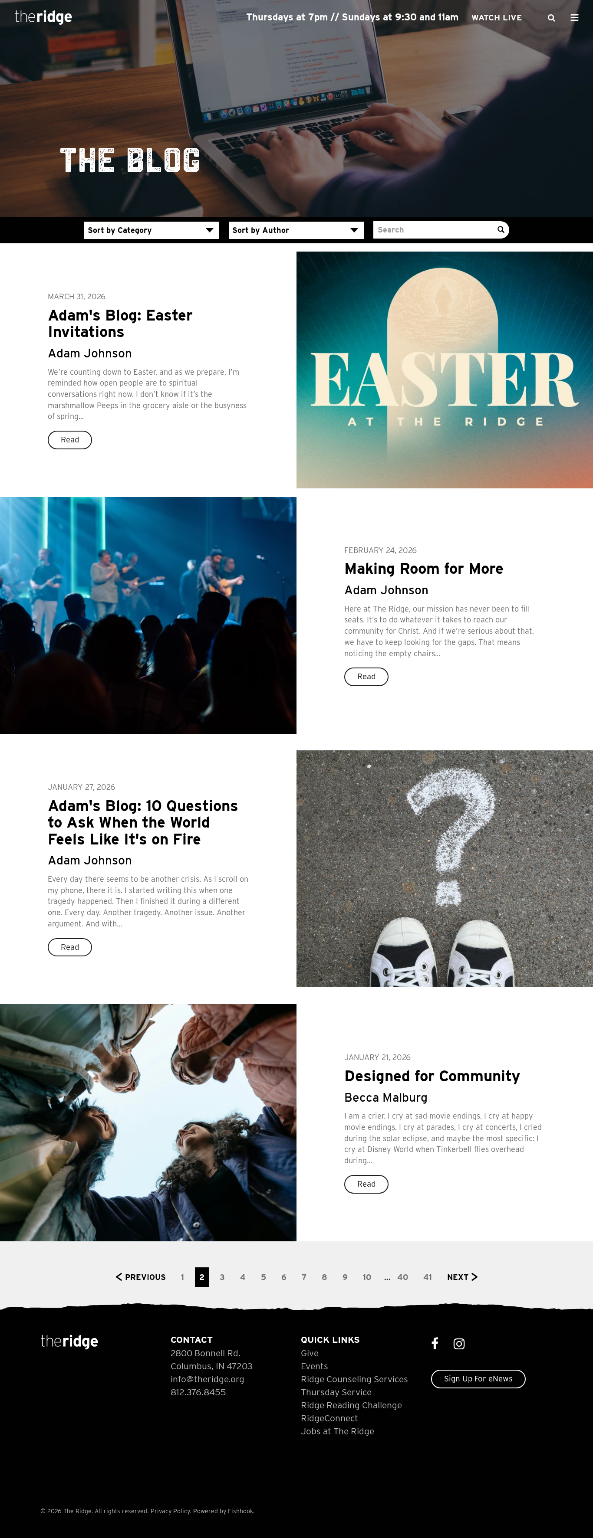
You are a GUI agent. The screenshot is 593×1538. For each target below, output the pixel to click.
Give (310, 1353)
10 (367, 1277)
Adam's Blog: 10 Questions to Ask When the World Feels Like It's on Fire (143, 822)
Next (457, 1277)
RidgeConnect (329, 1418)
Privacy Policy (170, 1511)
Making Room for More (424, 568)
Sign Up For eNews (478, 1379)
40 (402, 1277)
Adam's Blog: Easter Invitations (120, 323)
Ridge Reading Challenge (351, 1405)
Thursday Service (336, 1392)
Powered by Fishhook (223, 1511)
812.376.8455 (198, 1392)
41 (427, 1277)
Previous (145, 1277)
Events (314, 1366)
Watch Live (496, 18)
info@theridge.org (207, 1379)
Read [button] (70, 440)
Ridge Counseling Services (354, 1379)
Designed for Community (432, 1076)
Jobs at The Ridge (337, 1431)
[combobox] (151, 230)
